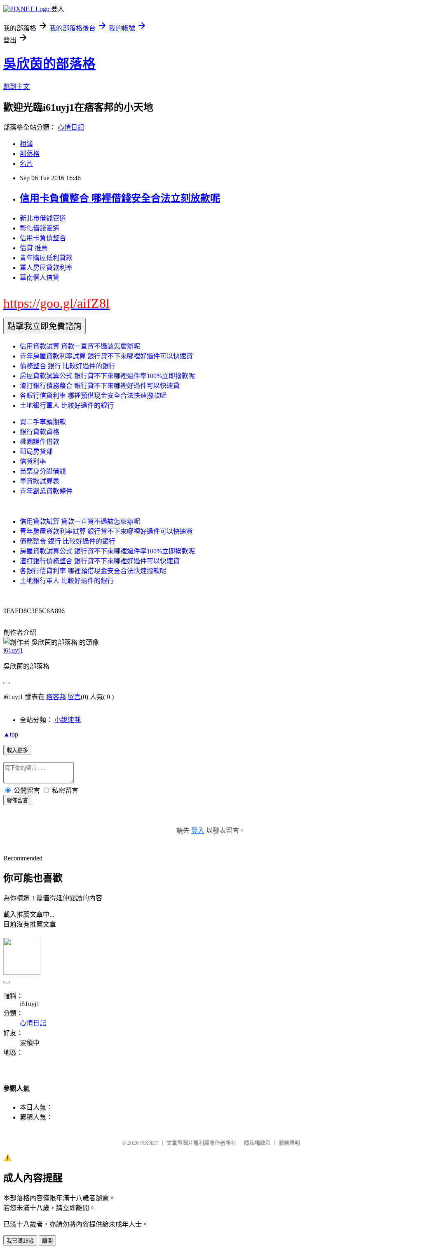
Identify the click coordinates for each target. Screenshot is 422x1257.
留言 (74, 696)
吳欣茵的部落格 (49, 63)
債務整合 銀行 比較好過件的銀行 (67, 365)
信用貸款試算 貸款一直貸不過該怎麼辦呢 (80, 346)
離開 (47, 1241)
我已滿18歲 (20, 1241)
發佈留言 (17, 800)
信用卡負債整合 (43, 238)
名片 (26, 163)
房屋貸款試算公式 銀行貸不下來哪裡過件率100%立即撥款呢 (107, 375)
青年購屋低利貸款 (46, 257)
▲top (10, 734)
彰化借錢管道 (39, 228)
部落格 (30, 153)
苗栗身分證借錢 (43, 471)
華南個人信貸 (39, 277)
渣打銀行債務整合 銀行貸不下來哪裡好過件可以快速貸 (100, 385)
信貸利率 (33, 461)
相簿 (26, 143)
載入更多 (17, 750)
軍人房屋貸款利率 (46, 267)
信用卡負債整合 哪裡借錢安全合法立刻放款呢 (120, 198)
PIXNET (149, 1143)
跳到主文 (16, 86)
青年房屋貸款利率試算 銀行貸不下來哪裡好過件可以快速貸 (106, 356)
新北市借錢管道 (43, 218)
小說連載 (67, 719)
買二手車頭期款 (43, 421)
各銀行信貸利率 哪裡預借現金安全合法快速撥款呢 (93, 395)
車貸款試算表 (39, 481)
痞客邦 (56, 696)
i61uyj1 (13, 650)
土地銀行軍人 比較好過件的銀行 (67, 405)
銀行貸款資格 (39, 431)
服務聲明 (289, 1143)
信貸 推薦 (34, 247)
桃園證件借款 (39, 441)
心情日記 (71, 127)
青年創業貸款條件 (46, 491)
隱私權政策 (257, 1143)
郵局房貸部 (36, 451)
